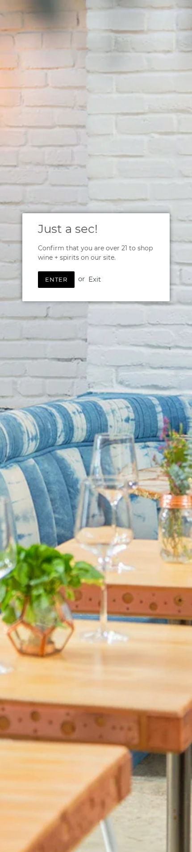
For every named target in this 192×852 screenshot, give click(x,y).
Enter (56, 279)
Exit (94, 278)
